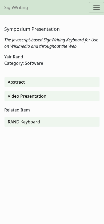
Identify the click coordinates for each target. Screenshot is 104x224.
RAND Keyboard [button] (24, 122)
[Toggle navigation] (96, 7)
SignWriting (16, 7)
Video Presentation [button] (27, 96)
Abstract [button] (16, 82)
